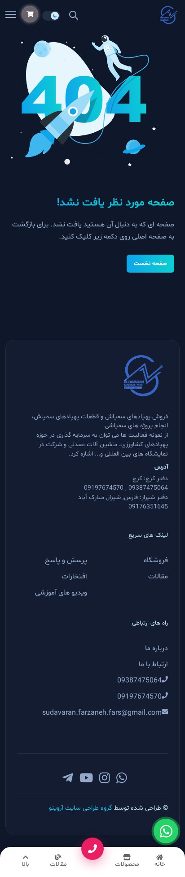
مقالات (158, 577)
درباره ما (156, 648)
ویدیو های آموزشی (61, 593)
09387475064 (139, 681)
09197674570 (139, 697)
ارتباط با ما (153, 664)
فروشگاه (156, 560)
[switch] (51, 16)
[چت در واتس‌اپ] (166, 831)
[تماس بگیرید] (92, 849)
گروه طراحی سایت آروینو (81, 808)
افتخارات (74, 577)
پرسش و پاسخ (66, 560)
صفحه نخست (150, 264)
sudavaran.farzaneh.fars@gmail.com (102, 713)
